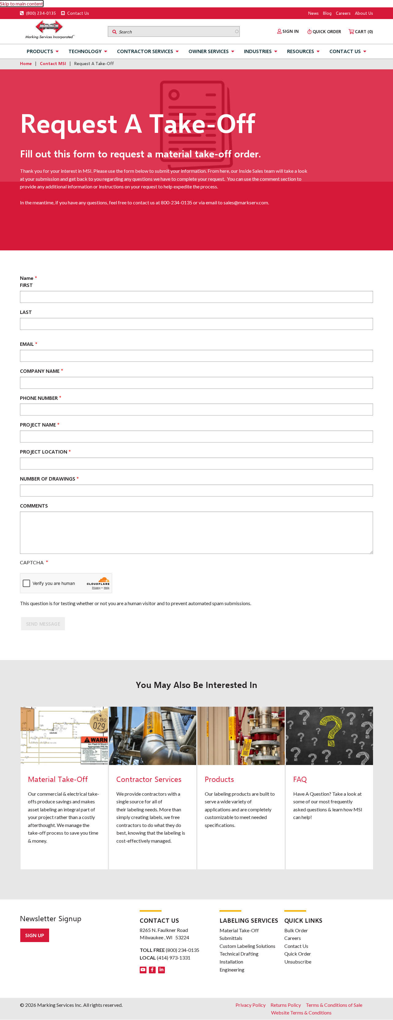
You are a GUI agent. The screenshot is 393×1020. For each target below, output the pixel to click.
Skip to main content (21, 3)
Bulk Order (296, 930)
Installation (231, 961)
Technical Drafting (239, 953)
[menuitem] (288, 31)
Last (26, 312)
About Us (364, 13)
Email (27, 344)
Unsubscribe (297, 961)
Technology (85, 51)
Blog (327, 13)
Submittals (231, 938)
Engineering (232, 969)
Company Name (40, 371)
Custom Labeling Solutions (247, 946)
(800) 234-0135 (40, 13)
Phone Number (39, 398)
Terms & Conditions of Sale (334, 1005)
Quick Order (297, 953)
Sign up (34, 935)
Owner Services (209, 51)
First (26, 285)
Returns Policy (285, 1005)
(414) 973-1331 (173, 957)
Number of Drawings (47, 478)
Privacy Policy (250, 1005)
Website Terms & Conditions (301, 1012)
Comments (34, 505)
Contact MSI (53, 63)
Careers (343, 13)
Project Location (43, 451)
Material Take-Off (239, 930)
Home (26, 63)
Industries (258, 51)
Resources (300, 51)
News (313, 13)
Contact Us (77, 13)
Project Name (38, 424)
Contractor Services (145, 51)
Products (40, 51)
